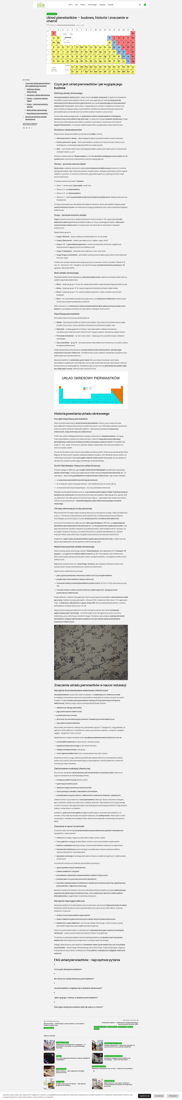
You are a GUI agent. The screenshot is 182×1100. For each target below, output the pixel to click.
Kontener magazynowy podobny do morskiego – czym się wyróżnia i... (117, 1059)
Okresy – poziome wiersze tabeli (37, 99)
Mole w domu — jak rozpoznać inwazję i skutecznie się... (70, 1071)
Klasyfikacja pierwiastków (37, 113)
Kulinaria (130, 1027)
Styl (76, 5)
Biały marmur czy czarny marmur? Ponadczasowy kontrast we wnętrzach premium (118, 1084)
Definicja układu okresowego (33, 90)
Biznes (83, 5)
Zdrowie (96, 1029)
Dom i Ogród (60, 1081)
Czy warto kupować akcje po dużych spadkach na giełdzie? (73, 1059)
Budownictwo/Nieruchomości (113, 1056)
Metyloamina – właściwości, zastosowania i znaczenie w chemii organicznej (64, 1024)
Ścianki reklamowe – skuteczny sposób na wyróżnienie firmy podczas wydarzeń (119, 1046)
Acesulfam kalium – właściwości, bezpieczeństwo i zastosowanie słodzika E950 (120, 1023)
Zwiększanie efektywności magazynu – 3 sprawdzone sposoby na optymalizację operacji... (70, 1046)
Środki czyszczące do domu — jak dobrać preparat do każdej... (71, 1084)
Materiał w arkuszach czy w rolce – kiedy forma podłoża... (112, 1068)
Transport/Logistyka (62, 1042)
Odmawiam (173, 1096)
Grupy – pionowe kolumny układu (37, 105)
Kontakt (110, 5)
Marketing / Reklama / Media (113, 1043)
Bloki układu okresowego (37, 110)
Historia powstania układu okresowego (36, 118)
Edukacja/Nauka (51, 14)
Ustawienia (159, 1096)
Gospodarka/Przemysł (98, 1066)
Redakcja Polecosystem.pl (66, 25)
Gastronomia (122, 1027)
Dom (70, 5)
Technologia (92, 5)
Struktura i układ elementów (38, 95)
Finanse (58, 1056)
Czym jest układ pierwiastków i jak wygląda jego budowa (37, 84)
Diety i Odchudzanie (100, 1027)
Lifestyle (102, 5)
